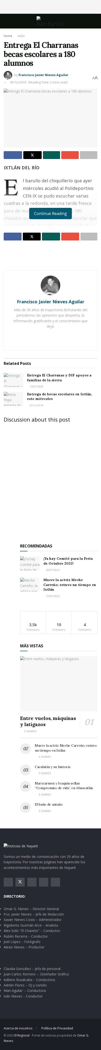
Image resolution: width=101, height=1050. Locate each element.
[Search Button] (95, 21)
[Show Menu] (6, 21)
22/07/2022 (52, 596)
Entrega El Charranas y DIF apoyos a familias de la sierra (59, 377)
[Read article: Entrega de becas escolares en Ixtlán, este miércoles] (13, 399)
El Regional (21, 1035)
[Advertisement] (50, 6)
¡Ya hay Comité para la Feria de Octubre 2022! (68, 561)
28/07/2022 (52, 570)
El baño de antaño (49, 804)
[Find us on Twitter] (20, 882)
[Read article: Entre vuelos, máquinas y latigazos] (58, 683)
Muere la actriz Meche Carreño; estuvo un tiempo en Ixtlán (69, 585)
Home (8, 36)
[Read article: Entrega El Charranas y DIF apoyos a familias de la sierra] (13, 380)
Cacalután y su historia (52, 767)
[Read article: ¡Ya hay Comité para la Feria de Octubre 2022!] (30, 563)
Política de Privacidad (57, 1028)
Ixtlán (21, 36)
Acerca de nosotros (18, 1028)
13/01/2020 (36, 386)
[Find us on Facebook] (8, 882)
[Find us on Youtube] (43, 882)
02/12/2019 (36, 405)
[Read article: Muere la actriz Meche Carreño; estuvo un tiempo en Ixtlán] (30, 585)
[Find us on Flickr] (55, 882)
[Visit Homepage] (50, 21)
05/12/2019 (18, 82)
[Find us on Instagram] (32, 882)
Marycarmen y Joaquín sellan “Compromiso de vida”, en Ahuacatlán (64, 785)
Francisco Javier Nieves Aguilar (43, 75)
